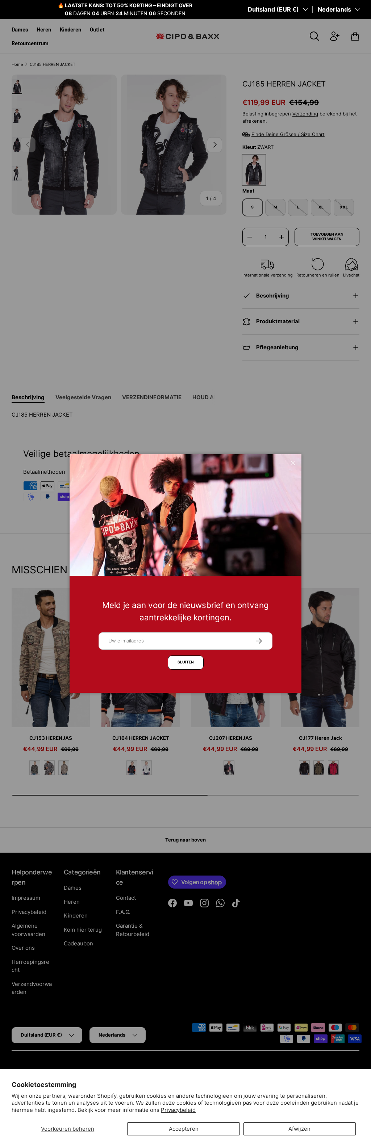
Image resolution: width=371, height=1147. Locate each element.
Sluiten (186, 662)
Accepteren (184, 1128)
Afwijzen (299, 1128)
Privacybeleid (178, 1109)
